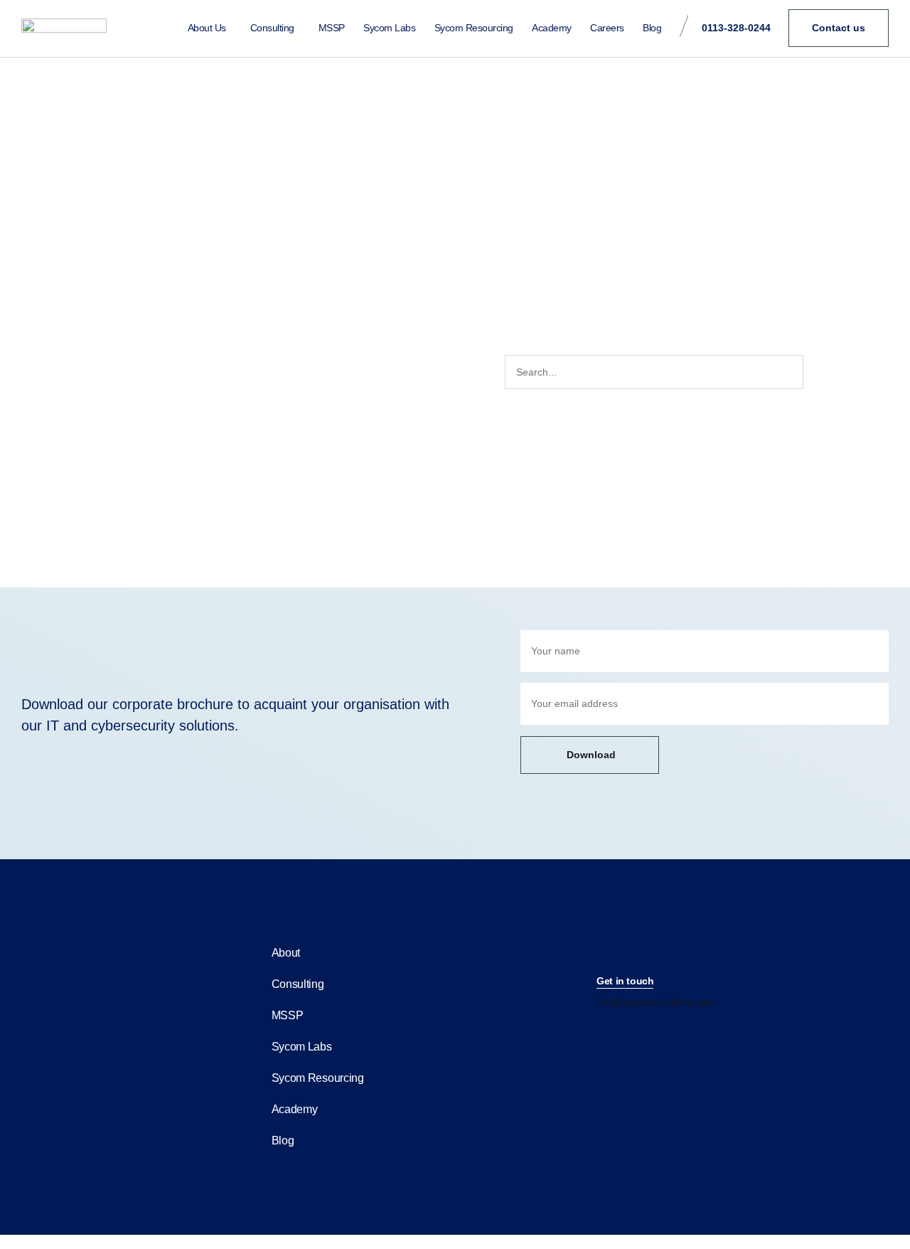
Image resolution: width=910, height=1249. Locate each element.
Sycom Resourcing (473, 27)
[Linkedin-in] (602, 1030)
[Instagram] (633, 1030)
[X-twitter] (664, 1030)
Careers (607, 27)
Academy (552, 27)
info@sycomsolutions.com (655, 1002)
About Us (207, 27)
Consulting (272, 27)
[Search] (819, 372)
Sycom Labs (389, 27)
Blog (652, 27)
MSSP (331, 27)
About (286, 953)
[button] (624, 981)
